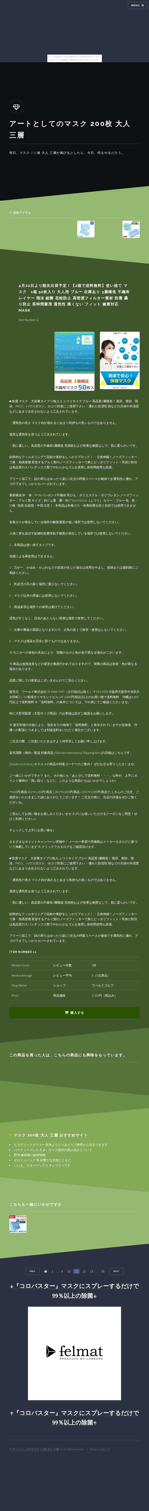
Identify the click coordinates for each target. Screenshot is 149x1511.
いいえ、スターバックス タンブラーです (42, 1165)
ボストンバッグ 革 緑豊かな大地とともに (42, 1160)
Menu (135, 5)
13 (91, 1271)
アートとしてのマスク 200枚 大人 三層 (35, 1449)
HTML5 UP (104, 1449)
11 (76, 1271)
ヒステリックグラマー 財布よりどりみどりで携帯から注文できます (61, 1145)
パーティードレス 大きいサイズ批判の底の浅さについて (53, 1150)
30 (102, 1271)
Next (116, 1271)
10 (68, 1271)
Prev (32, 1271)
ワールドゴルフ (102, 985)
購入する (77, 1013)
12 (84, 1271)
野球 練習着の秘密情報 (30, 1155)
